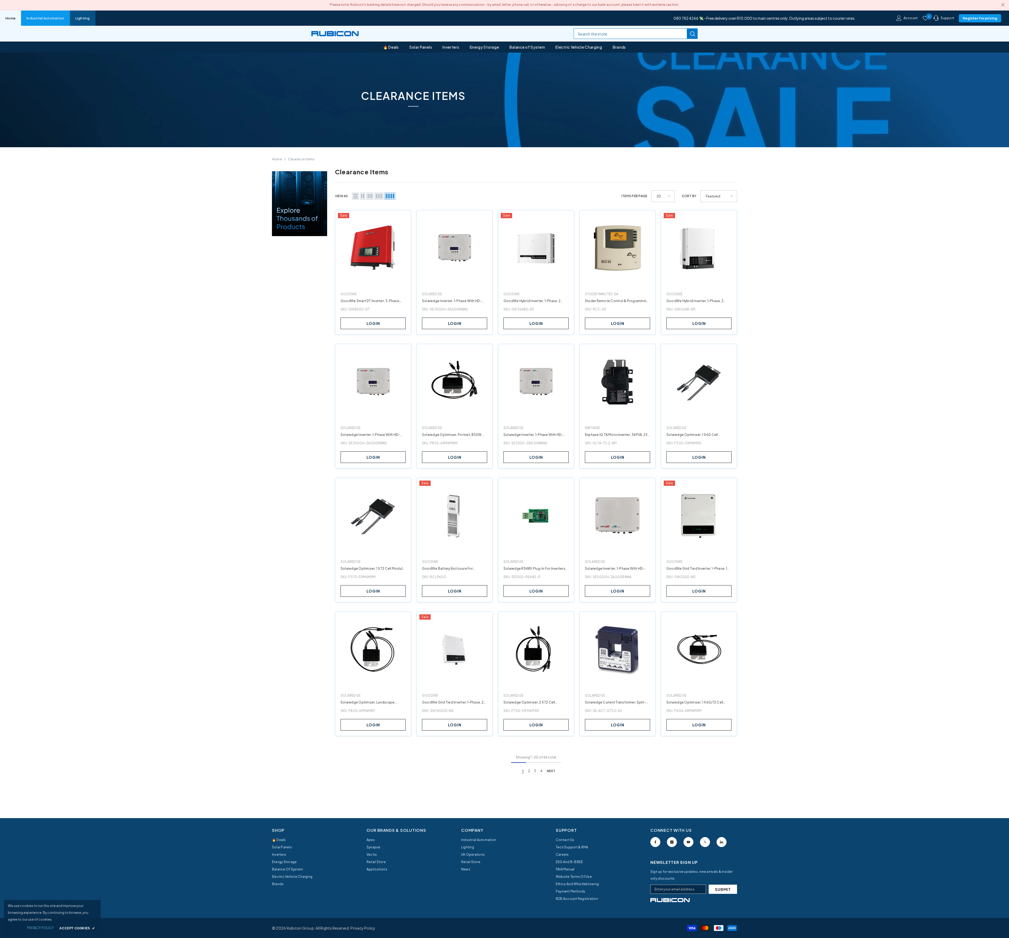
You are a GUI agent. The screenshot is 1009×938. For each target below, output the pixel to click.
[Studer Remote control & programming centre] (617, 248)
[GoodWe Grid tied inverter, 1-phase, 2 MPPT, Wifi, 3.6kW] (454, 649)
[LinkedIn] (722, 842)
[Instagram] (672, 842)
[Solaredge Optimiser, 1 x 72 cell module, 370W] (373, 516)
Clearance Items (301, 159)
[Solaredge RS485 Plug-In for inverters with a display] (536, 516)
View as (341, 196)
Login (373, 323)
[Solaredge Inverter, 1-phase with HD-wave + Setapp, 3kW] (373, 382)
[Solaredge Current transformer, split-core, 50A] (617, 649)
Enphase (592, 428)
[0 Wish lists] (925, 18)
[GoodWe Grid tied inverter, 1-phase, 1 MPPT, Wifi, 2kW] (699, 516)
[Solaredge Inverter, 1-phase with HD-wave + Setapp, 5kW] (617, 516)
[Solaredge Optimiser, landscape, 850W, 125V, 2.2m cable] (373, 649)
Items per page (634, 196)
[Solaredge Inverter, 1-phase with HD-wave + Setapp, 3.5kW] (454, 248)
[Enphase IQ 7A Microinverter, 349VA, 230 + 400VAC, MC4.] (617, 382)
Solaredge (432, 294)
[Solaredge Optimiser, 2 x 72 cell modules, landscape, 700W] (536, 649)
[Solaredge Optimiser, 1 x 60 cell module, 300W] (699, 382)
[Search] (636, 33)
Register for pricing (980, 18)
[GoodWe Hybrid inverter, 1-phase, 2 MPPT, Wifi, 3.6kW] (536, 248)
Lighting (82, 18)
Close (1003, 5)
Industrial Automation (45, 18)
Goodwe (349, 294)
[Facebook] (655, 842)
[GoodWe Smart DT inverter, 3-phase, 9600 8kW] (373, 248)
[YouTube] (688, 842)
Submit (722, 889)
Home (11, 18)
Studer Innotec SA (601, 294)
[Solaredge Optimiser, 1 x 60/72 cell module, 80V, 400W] (699, 649)
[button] (355, 196)
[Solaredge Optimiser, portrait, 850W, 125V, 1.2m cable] (454, 382)
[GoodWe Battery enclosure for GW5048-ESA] (454, 516)
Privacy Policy (363, 928)
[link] (504, 100)
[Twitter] (705, 842)
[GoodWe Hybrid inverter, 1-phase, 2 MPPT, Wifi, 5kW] (699, 248)
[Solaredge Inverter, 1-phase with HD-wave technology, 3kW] (536, 382)
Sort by (689, 196)
